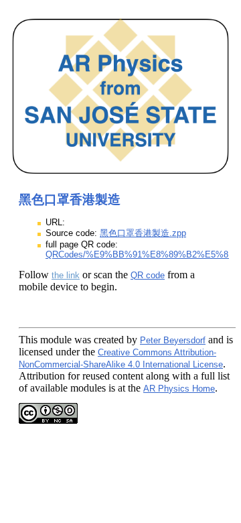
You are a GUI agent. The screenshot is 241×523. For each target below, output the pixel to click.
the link (66, 275)
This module (45, 339)
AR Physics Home (179, 389)
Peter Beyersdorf (173, 340)
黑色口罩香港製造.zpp (143, 233)
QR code (148, 275)
